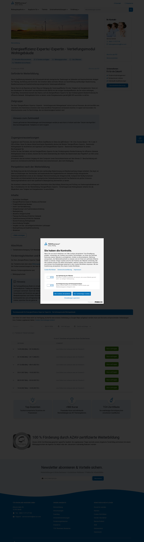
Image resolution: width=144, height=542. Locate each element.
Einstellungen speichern (72, 298)
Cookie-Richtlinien (50, 269)
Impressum (77, 269)
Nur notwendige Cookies (82, 294)
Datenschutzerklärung (65, 269)
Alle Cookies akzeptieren (62, 294)
